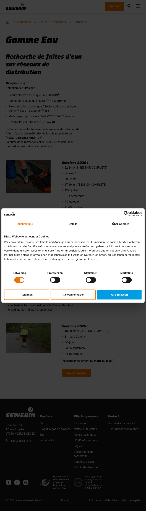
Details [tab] (73, 223)
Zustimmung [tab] (25, 223)
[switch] (55, 280)
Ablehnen (27, 294)
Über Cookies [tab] (120, 223)
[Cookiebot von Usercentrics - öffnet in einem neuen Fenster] (126, 213)
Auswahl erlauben (73, 294)
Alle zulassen (119, 294)
